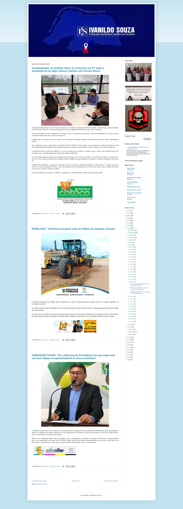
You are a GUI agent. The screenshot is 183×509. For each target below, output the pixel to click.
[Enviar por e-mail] (66, 214)
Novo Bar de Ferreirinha (134, 193)
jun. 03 (132, 319)
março (130, 329)
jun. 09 (132, 306)
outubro (130, 235)
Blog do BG (130, 173)
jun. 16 (132, 277)
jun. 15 (132, 279)
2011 (128, 354)
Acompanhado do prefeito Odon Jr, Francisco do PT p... (140, 284)
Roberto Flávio (131, 197)
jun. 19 (132, 269)
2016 (128, 342)
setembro (131, 237)
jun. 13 (132, 296)
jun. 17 (132, 274)
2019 (128, 228)
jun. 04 (132, 316)
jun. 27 (132, 252)
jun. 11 (132, 301)
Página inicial (75, 481)
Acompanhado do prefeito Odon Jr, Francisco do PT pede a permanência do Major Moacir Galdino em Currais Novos (68, 69)
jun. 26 (132, 254)
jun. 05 (132, 314)
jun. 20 (132, 267)
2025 (128, 213)
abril (129, 327)
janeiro (130, 334)
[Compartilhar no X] (70, 214)
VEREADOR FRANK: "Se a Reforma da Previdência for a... (140, 292)
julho (129, 242)
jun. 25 (132, 257)
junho (130, 245)
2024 (128, 215)
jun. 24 (132, 259)
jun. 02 (132, 321)
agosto (130, 240)
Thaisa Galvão (131, 202)
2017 (128, 340)
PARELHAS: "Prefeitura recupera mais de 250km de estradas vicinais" (74, 228)
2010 (128, 357)
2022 (128, 220)
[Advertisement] (75, 221)
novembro (131, 232)
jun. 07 (132, 309)
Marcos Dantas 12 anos (134, 190)
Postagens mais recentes (39, 481)
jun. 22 (132, 262)
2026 (128, 210)
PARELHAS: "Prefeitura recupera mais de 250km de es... (139, 288)
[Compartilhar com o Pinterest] (74, 214)
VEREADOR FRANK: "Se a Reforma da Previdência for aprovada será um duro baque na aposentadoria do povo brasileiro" (73, 357)
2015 (128, 345)
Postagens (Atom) (42, 484)
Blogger (100, 495)
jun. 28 (132, 249)
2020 (128, 225)
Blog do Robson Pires (133, 187)
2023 (128, 218)
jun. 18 (132, 272)
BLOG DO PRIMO (132, 182)
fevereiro (131, 332)
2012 (128, 352)
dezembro (131, 230)
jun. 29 (132, 247)
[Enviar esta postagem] (62, 213)
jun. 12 (132, 299)
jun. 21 (132, 264)
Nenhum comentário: (54, 213)
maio (129, 324)
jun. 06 (132, 311)
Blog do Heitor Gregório (134, 177)
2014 (128, 347)
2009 (128, 359)
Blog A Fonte (131, 168)
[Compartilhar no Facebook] (72, 214)
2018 (128, 337)
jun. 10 (132, 304)
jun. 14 (132, 281)
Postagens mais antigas (111, 481)
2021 (128, 223)
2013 (128, 350)
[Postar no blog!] (68, 214)
